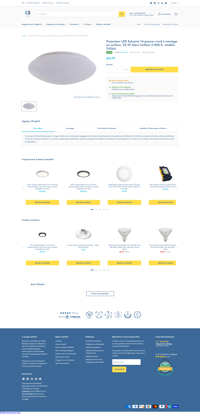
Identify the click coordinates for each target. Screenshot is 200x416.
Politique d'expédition (33, 3)
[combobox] (77, 14)
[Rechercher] (122, 14)
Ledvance (124, 52)
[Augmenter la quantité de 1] (126, 69)
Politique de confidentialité (95, 344)
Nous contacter (60, 344)
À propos (58, 341)
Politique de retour (47, 3)
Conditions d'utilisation (94, 341)
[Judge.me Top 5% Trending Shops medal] (137, 314)
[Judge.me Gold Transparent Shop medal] (108, 314)
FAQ (23, 3)
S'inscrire (119, 369)
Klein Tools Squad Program (64, 350)
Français (173, 3)
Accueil (24, 36)
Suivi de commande (151, 24)
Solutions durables (103, 24)
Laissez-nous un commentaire (65, 354)
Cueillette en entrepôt (62, 3)
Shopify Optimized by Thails (10, 413)
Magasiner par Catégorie (32, 24)
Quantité (109, 64)
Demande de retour (170, 24)
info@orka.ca (26, 391)
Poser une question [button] (100, 294)
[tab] (38, 128)
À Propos (87, 24)
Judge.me (174, 354)
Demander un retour (62, 357)
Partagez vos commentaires (64, 360)
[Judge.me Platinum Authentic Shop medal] (99, 314)
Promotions (74, 24)
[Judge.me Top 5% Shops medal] (127, 314)
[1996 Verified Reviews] (165, 376)
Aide (139, 24)
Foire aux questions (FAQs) (64, 347)
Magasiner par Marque (56, 24)
